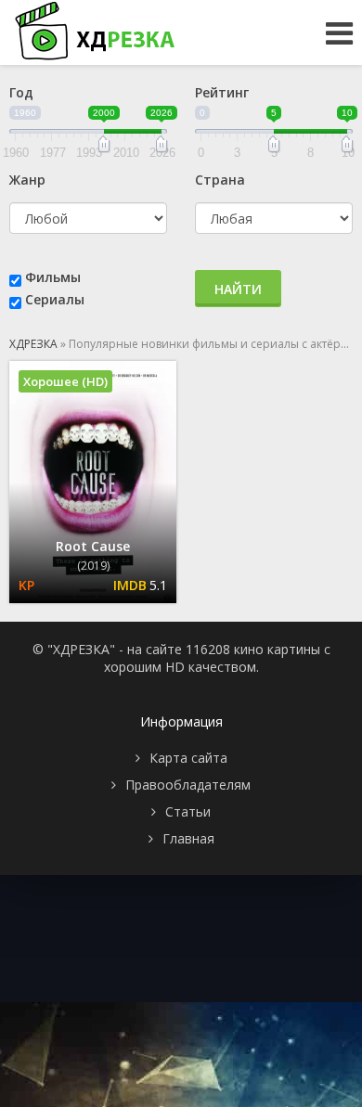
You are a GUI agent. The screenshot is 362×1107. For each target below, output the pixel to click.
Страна (220, 179)
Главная (188, 838)
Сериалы (54, 299)
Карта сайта (188, 757)
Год (21, 92)
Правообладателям (188, 784)
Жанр (27, 179)
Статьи (188, 811)
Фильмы (53, 277)
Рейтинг (222, 92)
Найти (238, 289)
